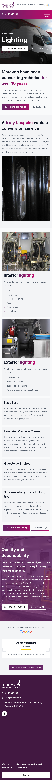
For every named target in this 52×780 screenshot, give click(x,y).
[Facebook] (4, 714)
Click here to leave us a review (24, 667)
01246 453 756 (11, 14)
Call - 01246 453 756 (13, 48)
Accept (26, 775)
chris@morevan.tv (12, 698)
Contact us (36, 48)
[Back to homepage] (8, 5)
